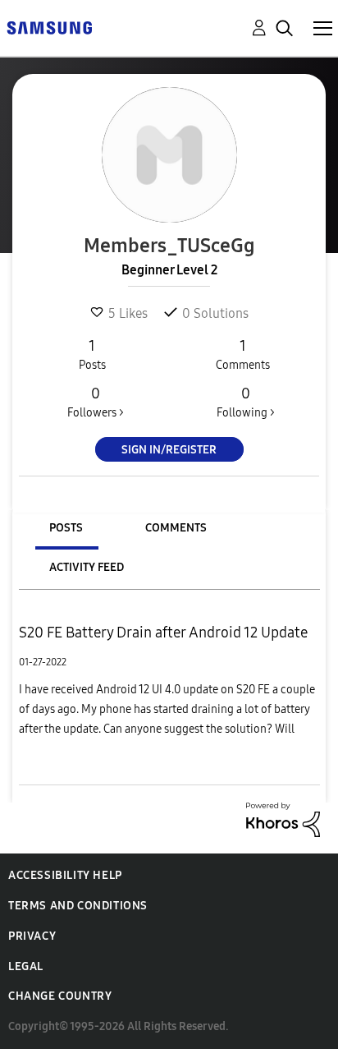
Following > (246, 402)
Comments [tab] (176, 528)
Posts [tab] (66, 528)
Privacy (32, 936)
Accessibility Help (65, 875)
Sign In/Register (169, 450)
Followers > (95, 402)
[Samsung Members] (49, 27)
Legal (25, 966)
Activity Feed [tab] (86, 567)
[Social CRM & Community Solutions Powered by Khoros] (283, 818)
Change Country (60, 996)
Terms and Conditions (78, 906)
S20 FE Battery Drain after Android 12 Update (163, 632)
